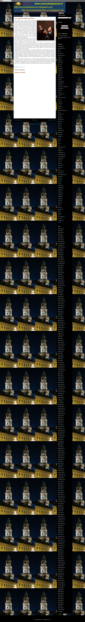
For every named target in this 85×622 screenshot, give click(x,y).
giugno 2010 (60, 573)
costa (59, 99)
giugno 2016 (60, 441)
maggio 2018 (60, 399)
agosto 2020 (60, 351)
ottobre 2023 (60, 283)
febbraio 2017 (60, 426)
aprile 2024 (60, 274)
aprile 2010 (60, 576)
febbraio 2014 (60, 492)
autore (59, 57)
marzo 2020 (60, 360)
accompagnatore (61, 48)
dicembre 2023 (60, 281)
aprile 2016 (60, 444)
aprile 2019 (60, 378)
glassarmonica (60, 130)
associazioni (60, 53)
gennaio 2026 (60, 239)
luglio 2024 (60, 269)
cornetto (59, 90)
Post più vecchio (51, 120)
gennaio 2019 (60, 384)
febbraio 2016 (60, 448)
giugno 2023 (60, 289)
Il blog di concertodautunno (63, 35)
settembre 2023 (60, 285)
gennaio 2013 (60, 516)
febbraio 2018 (60, 404)
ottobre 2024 (60, 265)
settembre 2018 (60, 391)
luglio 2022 (60, 309)
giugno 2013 (60, 507)
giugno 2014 (60, 485)
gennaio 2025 (60, 259)
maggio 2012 (60, 530)
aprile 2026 (60, 234)
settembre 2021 (60, 327)
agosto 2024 (60, 267)
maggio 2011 (60, 552)
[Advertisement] (34, 109)
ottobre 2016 (60, 433)
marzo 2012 (60, 534)
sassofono (60, 185)
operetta (59, 163)
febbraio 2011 (60, 558)
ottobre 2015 (60, 455)
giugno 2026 (60, 232)
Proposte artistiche (61, 174)
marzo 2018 (60, 402)
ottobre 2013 (60, 499)
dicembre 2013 (60, 496)
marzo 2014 (60, 490)
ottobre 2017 (60, 411)
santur (59, 183)
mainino (59, 148)
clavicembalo (60, 77)
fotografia (59, 128)
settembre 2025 (60, 247)
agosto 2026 (60, 228)
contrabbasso (60, 82)
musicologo (60, 158)
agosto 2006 (60, 595)
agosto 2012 (60, 525)
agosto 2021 (60, 329)
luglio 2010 (60, 571)
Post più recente (18, 120)
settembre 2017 (60, 413)
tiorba (59, 203)
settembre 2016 (60, 435)
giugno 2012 (60, 529)
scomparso (60, 189)
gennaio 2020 (60, 362)
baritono (59, 62)
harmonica (60, 134)
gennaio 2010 (60, 582)
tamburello (60, 196)
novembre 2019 (60, 366)
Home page (34, 120)
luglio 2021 (60, 331)
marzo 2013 (60, 512)
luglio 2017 (60, 417)
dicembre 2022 (60, 300)
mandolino (60, 150)
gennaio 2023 (60, 298)
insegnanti (60, 136)
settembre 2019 (60, 369)
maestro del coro (61, 147)
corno (59, 92)
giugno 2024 (60, 270)
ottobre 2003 (60, 602)
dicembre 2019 (60, 364)
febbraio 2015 (60, 470)
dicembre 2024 (60, 261)
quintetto (59, 178)
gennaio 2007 (60, 593)
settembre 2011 (60, 545)
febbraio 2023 (60, 296)
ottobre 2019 (60, 367)
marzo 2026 (60, 236)
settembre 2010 (60, 567)
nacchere (59, 159)
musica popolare (61, 156)
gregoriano (60, 132)
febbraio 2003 (60, 607)
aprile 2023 (60, 292)
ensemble (59, 114)
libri (58, 141)
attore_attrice (60, 55)
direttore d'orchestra (61, 110)
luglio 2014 (60, 483)
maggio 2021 (60, 334)
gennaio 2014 (60, 494)
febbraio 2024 (60, 278)
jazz (58, 137)
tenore (59, 200)
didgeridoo (60, 106)
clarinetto (59, 75)
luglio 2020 (60, 353)
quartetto (59, 176)
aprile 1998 (60, 611)
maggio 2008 (60, 589)
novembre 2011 (60, 541)
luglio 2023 (60, 287)
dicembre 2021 (60, 322)
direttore (59, 108)
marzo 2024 (60, 276)
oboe (59, 161)
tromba (59, 207)
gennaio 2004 (60, 600)
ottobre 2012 (60, 521)
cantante (59, 68)
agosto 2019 (60, 371)
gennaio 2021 (60, 342)
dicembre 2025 (60, 241)
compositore (60, 81)
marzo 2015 (60, 468)
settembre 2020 (60, 349)
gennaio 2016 (60, 450)
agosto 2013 (60, 503)
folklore (59, 126)
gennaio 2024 (60, 280)
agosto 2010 (60, 569)
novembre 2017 (60, 410)
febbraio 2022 (60, 318)
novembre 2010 (60, 563)
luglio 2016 (60, 439)
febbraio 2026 (60, 237)
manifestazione (60, 152)
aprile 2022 (60, 314)
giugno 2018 (60, 397)
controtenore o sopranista (62, 86)
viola (59, 214)
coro (58, 95)
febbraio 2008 (60, 591)
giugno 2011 (60, 551)
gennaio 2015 (60, 472)
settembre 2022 (60, 305)
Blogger (49, 619)
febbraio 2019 (60, 382)
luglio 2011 (60, 549)
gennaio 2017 (60, 428)
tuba (58, 211)
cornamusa (60, 88)
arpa (58, 51)
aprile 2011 (60, 554)
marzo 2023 (60, 294)
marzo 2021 (60, 338)
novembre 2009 (60, 585)
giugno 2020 (60, 355)
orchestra (59, 165)
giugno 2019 (60, 375)
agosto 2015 (60, 459)
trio (58, 205)
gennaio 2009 (60, 587)
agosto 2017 (60, 415)
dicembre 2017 (60, 408)
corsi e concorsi (61, 97)
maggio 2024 (60, 272)
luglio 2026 (60, 230)
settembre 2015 (60, 457)
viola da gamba (60, 216)
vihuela (59, 213)
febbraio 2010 (60, 580)
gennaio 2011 (60, 560)
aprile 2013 (60, 510)
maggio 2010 (60, 574)
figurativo (59, 117)
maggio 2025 (60, 254)
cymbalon (59, 103)
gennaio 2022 (60, 320)
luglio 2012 (60, 527)
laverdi (59, 139)
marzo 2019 (60, 380)
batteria (59, 66)
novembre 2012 (60, 519)
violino (59, 218)
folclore (59, 125)
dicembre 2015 (60, 452)
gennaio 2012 (60, 538)
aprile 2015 (60, 466)
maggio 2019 (60, 377)
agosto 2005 (60, 596)
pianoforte (59, 172)
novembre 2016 (60, 432)
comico (59, 79)
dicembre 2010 (60, 562)
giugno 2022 (60, 311)
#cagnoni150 (60, 46)
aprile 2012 (60, 532)
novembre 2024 (60, 263)
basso (59, 64)
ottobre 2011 (60, 543)
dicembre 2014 (60, 474)
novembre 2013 (60, 497)
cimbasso (59, 73)
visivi (59, 222)
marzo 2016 (60, 446)
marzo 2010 (60, 578)
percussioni (60, 170)
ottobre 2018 (60, 389)
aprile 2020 (60, 358)
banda (59, 59)
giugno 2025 (60, 252)
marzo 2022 (60, 316)
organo (59, 167)
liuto (58, 143)
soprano (59, 192)
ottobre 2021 (60, 325)
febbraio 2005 (60, 598)
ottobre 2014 (60, 477)
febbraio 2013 (60, 514)
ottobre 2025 (60, 245)
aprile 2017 (60, 422)
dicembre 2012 (60, 518)
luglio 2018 (60, 395)
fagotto (59, 115)
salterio (59, 181)
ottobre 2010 (60, 565)
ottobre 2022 (60, 303)
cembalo (59, 70)
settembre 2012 (60, 523)
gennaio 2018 (60, 406)
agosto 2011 (60, 547)
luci (58, 145)
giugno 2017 (60, 419)
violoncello (60, 220)
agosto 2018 (60, 393)
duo (58, 112)
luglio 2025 (60, 250)
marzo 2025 (60, 256)
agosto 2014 (60, 481)
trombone (59, 209)
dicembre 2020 (60, 344)
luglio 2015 (60, 461)
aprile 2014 (60, 488)
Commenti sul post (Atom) (36, 124)
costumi (59, 101)
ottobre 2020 (60, 347)
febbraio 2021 (60, 340)
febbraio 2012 (60, 536)
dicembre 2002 (60, 609)
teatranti (59, 198)
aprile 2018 (60, 400)
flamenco (59, 121)
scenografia (60, 187)
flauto (59, 123)
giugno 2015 (60, 463)
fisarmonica (60, 119)
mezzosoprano (60, 154)
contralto (59, 84)
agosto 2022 (60, 307)
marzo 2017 (60, 424)
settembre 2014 (60, 479)
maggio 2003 (60, 604)
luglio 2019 (60, 373)
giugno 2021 (60, 333)
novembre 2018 (60, 388)
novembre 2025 (60, 243)
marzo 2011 (60, 556)
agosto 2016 (60, 437)
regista (59, 180)
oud (58, 169)
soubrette (59, 194)
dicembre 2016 (60, 430)
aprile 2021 (60, 336)
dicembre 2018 (60, 386)
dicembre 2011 (60, 540)
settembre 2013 (60, 501)
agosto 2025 (60, 248)
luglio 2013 (60, 505)
